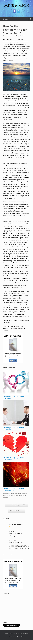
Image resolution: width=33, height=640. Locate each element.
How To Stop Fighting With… (16, 505)
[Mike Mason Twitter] (18, 11)
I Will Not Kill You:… (16, 510)
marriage (16, 495)
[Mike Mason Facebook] (14, 11)
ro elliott (11, 531)
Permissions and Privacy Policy (16, 636)
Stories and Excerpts (16, 493)
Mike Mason (22, 36)
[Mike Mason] (16, 5)
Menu (6, 19)
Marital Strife (10, 495)
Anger (4, 495)
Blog (9, 493)
